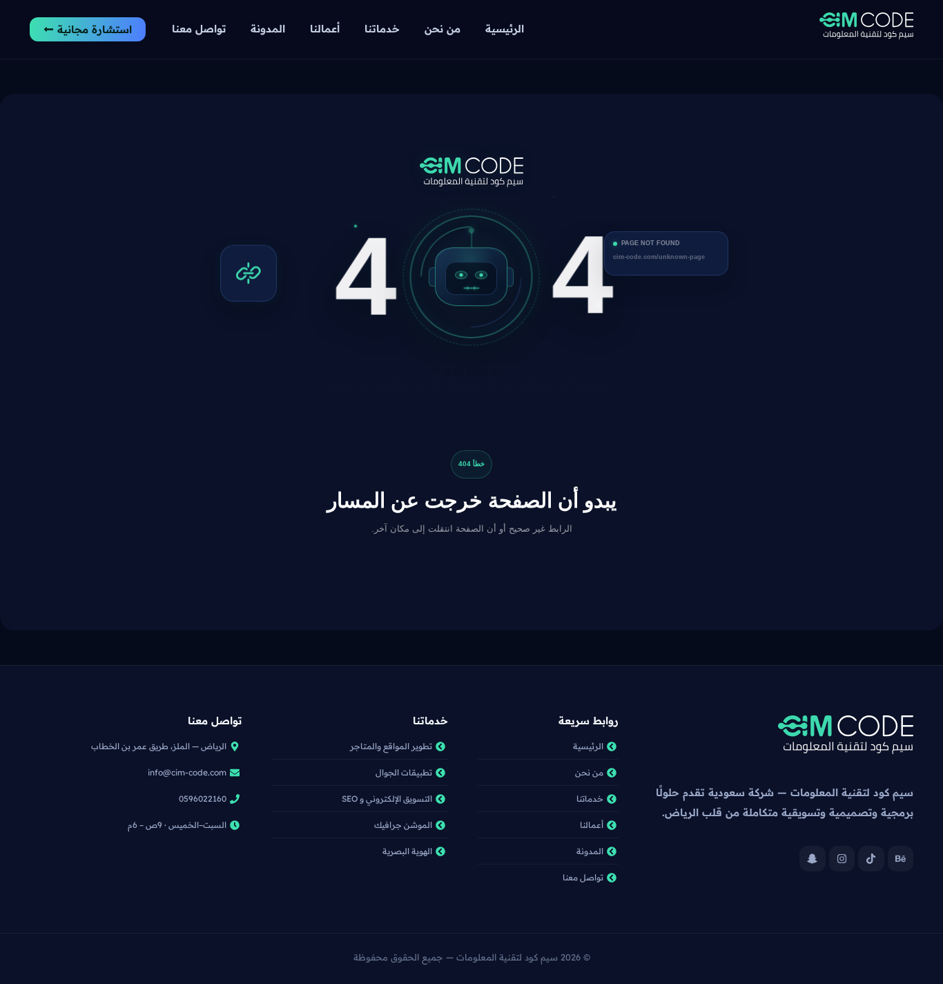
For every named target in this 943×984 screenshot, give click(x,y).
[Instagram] (842, 859)
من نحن (442, 28)
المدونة (268, 28)
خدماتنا (382, 28)
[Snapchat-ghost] (812, 859)
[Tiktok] (871, 859)
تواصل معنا (199, 28)
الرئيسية (504, 28)
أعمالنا (325, 28)
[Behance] (901, 859)
